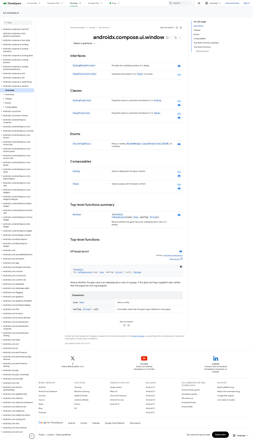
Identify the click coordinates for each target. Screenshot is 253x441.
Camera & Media (81, 400)
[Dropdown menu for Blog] (119, 3)
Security (42, 395)
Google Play (93, 3)
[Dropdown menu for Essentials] (40, 3)
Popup (140, 74)
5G (75, 408)
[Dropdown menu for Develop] (81, 3)
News (41, 404)
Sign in (247, 3)
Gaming (77, 387)
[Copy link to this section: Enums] (83, 134)
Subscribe (220, 434)
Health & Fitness (80, 395)
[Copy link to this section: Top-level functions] (102, 239)
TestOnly (118, 214)
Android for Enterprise (48, 391)
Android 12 (150, 408)
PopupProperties (81, 113)
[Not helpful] (181, 28)
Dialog (157, 100)
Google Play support (225, 395)
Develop (74, 3)
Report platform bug (225, 387)
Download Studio (189, 402)
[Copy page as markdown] (175, 37)
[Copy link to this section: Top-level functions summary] (117, 205)
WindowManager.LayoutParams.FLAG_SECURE (148, 143)
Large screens (116, 387)
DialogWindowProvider (84, 65)
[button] (17, 29)
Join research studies (226, 400)
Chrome (83, 423)
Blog (114, 3)
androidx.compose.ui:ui (173, 255)
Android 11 (150, 412)
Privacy (77, 404)
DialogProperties (82, 100)
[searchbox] (17, 23)
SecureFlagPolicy (82, 143)
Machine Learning (81, 391)
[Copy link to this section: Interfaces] (88, 56)
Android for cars (117, 400)
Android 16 (150, 391)
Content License (137, 336)
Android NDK (187, 406)
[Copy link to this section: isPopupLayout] (91, 251)
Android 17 (150, 387)
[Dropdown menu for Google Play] (102, 3)
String (153, 217)
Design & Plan (53, 3)
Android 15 (150, 395)
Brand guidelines (63, 435)
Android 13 (150, 404)
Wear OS (114, 391)
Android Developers (78, 27)
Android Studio (232, 3)
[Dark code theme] (181, 266)
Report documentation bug (228, 391)
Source (42, 400)
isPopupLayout (119, 217)
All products (135, 423)
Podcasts (42, 412)
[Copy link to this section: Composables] (93, 161)
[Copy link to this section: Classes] (84, 91)
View (135, 217)
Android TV (114, 404)
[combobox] (181, 3)
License (50, 435)
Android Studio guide (191, 390)
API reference (11, 13)
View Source (175, 259)
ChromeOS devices (118, 395)
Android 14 (150, 400)
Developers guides (189, 394)
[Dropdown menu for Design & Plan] (63, 3)
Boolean (77, 214)
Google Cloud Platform (115, 423)
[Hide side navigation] (31, 436)
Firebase (96, 423)
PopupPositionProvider (84, 74)
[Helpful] (177, 28)
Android (42, 387)
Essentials (32, 3)
